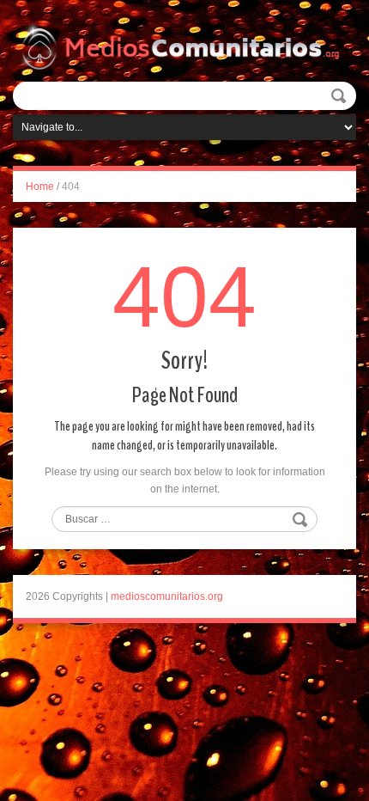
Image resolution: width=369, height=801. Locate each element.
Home (40, 186)
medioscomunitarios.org (167, 596)
